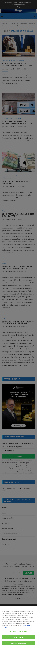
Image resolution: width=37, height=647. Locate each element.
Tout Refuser (18, 637)
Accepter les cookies (18, 643)
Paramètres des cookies (18, 631)
